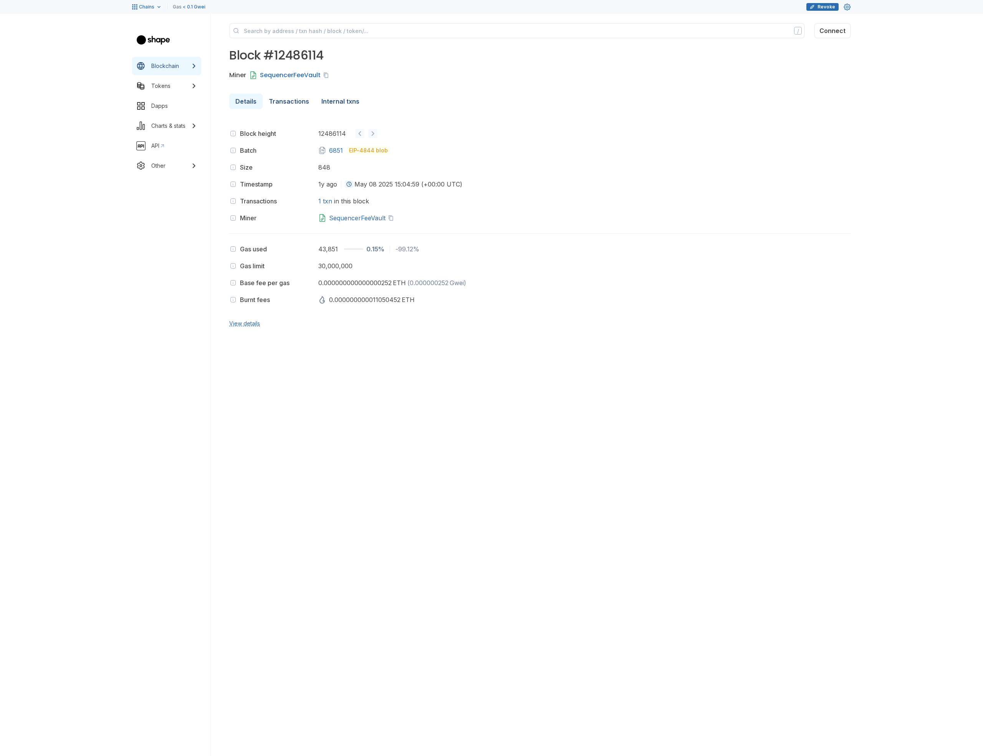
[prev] (359, 133)
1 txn (325, 201)
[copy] (327, 75)
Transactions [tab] (289, 101)
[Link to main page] (153, 40)
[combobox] (349, 184)
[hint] (233, 133)
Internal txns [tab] (340, 101)
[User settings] (847, 7)
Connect (832, 31)
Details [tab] (246, 101)
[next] (372, 133)
